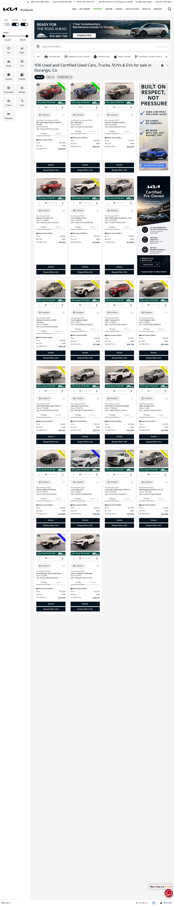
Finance (119, 9)
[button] (169, 9)
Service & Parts (132, 9)
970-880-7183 (42, 2)
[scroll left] (38, 56)
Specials (108, 9)
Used (24, 20)
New (74, 9)
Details (58, 134)
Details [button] (51, 165)
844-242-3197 (66, 2)
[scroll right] (166, 56)
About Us (146, 9)
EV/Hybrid (97, 9)
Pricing (43, 134)
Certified (15, 20)
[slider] (3, 36)
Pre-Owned (85, 9)
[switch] (6, 22)
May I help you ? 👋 (159, 887)
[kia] (10, 9)
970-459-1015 (88, 2)
